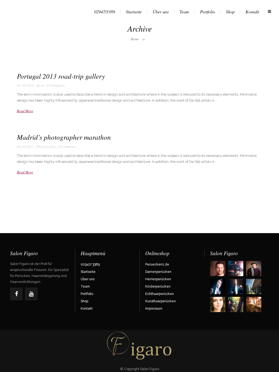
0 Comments (56, 85)
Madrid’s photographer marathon (64, 137)
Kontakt (87, 308)
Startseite (88, 272)
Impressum (153, 308)
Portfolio (87, 294)
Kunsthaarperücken (160, 301)
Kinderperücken (158, 286)
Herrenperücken (158, 279)
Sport (40, 85)
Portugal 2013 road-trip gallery (61, 76)
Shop (84, 301)
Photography (46, 146)
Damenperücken (158, 272)
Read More (25, 110)
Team (85, 286)
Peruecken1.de (157, 264)
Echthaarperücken (159, 294)
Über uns (88, 279)
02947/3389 (90, 264)
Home (135, 38)
